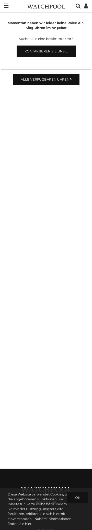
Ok (77, 498)
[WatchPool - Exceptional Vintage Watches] (46, 6)
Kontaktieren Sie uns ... (46, 51)
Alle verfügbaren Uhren (45, 79)
